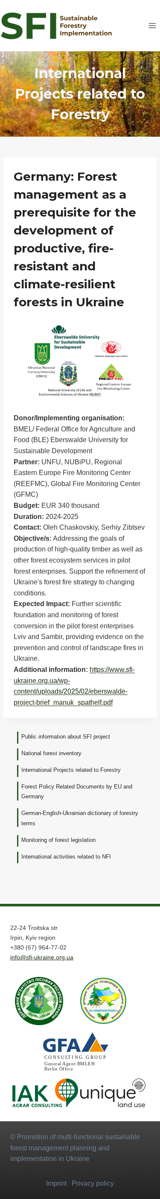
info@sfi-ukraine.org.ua (41, 957)
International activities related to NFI (66, 856)
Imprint (56, 1183)
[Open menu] (152, 25)
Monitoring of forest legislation (58, 840)
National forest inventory (51, 753)
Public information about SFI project (65, 736)
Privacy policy (93, 1183)
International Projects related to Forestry (71, 770)
